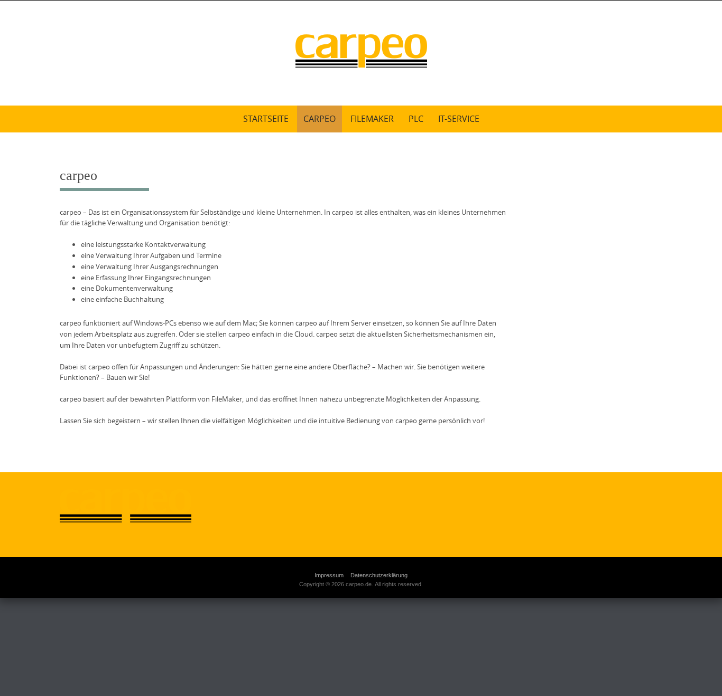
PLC (416, 119)
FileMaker (372, 119)
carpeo (319, 119)
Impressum (329, 575)
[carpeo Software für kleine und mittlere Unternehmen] (361, 51)
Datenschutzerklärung (379, 575)
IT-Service (458, 119)
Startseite (266, 119)
